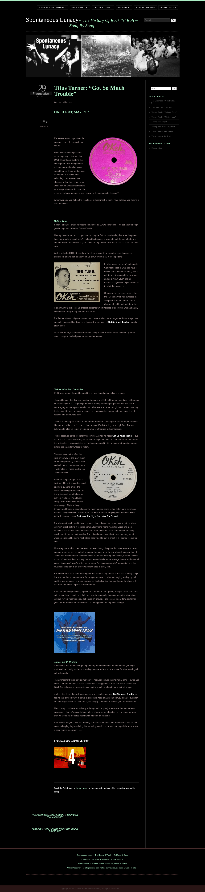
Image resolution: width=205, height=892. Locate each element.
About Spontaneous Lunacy (52, 7)
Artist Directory (80, 7)
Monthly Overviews (145, 7)
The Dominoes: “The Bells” (162, 107)
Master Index (124, 7)
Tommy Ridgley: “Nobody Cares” (164, 112)
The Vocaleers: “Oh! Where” (162, 131)
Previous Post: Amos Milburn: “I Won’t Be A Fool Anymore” (55, 816)
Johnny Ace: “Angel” (159, 122)
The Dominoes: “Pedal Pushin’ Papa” (162, 102)
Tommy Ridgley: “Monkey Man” (164, 117)
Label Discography (103, 7)
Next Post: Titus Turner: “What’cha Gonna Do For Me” (55, 830)
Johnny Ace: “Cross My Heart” (163, 127)
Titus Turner (81, 788)
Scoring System (168, 7)
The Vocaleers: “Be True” (161, 136)
